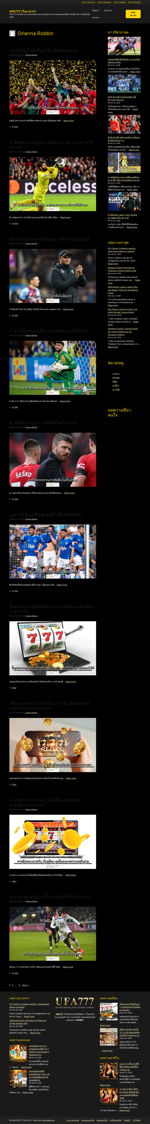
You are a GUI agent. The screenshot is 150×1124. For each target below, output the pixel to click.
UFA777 (59, 1014)
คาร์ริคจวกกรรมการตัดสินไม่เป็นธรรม (43, 422)
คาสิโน (115, 385)
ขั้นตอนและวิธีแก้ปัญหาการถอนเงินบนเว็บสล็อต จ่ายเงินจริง (130, 1007)
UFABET (127, 1120)
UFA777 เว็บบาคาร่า (88, 2)
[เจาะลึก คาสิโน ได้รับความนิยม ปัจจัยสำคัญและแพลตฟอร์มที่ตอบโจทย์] (109, 1097)
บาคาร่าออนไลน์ (72, 1120)
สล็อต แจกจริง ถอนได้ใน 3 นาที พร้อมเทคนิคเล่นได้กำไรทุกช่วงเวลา (49, 706)
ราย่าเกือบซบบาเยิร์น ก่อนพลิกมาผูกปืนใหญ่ (48, 330)
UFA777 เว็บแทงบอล (104, 2)
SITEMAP (137, 1120)
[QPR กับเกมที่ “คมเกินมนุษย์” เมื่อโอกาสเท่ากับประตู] (124, 84)
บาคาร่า (116, 373)
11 (19, 985)
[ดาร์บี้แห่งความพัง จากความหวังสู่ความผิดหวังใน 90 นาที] (124, 202)
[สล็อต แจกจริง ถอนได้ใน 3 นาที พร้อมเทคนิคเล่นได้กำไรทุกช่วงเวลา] (109, 1037)
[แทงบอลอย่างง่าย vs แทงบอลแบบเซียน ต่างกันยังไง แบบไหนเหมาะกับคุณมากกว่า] (18, 1054)
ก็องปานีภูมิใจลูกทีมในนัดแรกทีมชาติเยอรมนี (49, 239)
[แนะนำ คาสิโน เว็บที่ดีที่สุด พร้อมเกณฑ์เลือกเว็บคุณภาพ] (109, 1071)
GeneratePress (48, 1120)
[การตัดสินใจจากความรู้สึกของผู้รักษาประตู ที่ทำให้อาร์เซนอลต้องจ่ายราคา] (124, 163)
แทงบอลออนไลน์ (87, 1120)
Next (25, 985)
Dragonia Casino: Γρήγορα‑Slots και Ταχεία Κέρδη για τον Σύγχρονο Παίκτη (123, 332)
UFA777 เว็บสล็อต (119, 2)
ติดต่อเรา (95, 10)
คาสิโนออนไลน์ (115, 1120)
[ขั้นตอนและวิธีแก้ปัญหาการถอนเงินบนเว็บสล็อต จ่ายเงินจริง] (109, 1012)
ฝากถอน (95, 17)
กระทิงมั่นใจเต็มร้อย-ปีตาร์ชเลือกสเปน (43, 50)
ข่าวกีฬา (15, 127)
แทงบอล (116, 377)
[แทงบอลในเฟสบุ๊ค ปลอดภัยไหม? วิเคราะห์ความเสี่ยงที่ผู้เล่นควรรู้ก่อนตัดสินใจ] (18, 1079)
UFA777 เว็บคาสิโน (134, 2)
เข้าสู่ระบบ (108, 10)
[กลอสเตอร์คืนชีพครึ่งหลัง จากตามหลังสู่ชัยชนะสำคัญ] (124, 46)
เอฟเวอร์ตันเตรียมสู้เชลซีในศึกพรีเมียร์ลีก (45, 514)
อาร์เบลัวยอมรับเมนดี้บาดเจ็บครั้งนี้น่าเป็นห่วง (49, 896)
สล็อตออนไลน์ (102, 1120)
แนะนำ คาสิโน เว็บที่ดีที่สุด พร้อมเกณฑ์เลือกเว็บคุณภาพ (129, 1067)
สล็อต (14, 688)
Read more (69, 120)
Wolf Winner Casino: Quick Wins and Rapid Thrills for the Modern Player (123, 290)
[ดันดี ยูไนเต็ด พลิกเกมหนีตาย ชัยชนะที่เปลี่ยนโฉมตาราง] (124, 124)
